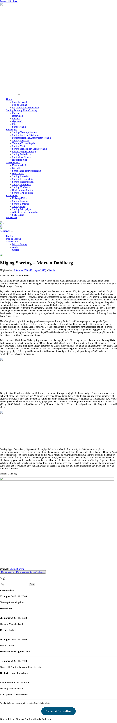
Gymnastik (17, 121)
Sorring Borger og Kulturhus (26, 135)
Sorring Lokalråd (20, 140)
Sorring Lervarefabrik (22, 179)
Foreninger (11, 129)
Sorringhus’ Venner (21, 157)
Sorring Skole (18, 206)
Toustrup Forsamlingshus (24, 143)
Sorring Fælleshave (21, 154)
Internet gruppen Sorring (24, 151)
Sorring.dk (5, 231)
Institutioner (12, 195)
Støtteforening (19, 126)
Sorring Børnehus (20, 203)
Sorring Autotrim (20, 176)
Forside (15, 113)
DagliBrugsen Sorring (22, 190)
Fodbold (16, 118)
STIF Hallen (18, 214)
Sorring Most (18, 146)
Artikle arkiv (12, 241)
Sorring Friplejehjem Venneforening (29, 148)
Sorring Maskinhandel (23, 181)
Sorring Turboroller (21, 184)
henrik (52, 270)
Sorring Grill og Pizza (22, 192)
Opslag (15, 250)
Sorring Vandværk (21, 187)
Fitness (15, 124)
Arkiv (15, 247)
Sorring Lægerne (20, 201)
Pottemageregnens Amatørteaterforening (31, 137)
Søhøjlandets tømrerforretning (26, 170)
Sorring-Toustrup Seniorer (24, 132)
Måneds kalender (20, 102)
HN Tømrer (18, 173)
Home (9, 99)
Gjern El (16, 168)
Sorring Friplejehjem (22, 209)
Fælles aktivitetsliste (58, 711)
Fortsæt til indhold (9, 1)
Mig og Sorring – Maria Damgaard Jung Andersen (22, 572)
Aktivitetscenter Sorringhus (25, 212)
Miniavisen (11, 217)
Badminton (17, 115)
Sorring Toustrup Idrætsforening (21, 110)
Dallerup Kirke (19, 198)
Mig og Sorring (19, 105)
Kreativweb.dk (19, 165)
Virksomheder (13, 162)
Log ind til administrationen (25, 107)
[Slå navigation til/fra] (19, 94)
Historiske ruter (19, 159)
